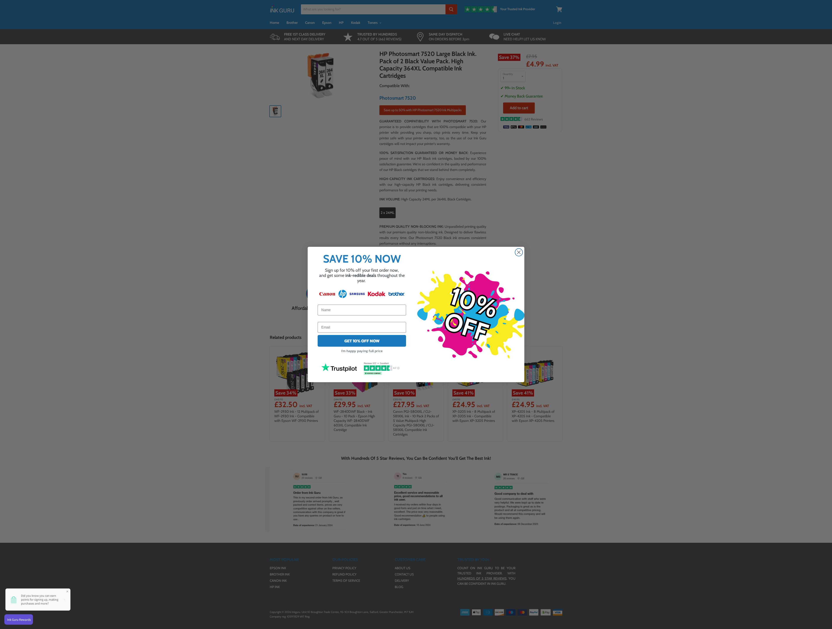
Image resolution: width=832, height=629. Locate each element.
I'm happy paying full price (362, 350)
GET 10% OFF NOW (362, 341)
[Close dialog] (519, 252)
